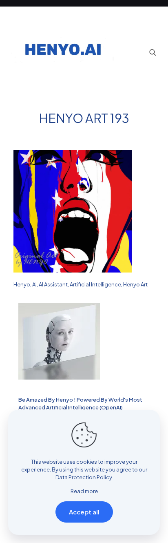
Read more (84, 491)
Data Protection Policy (83, 477)
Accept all (84, 512)
